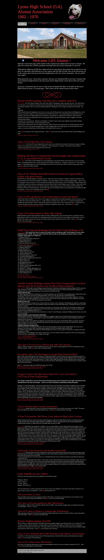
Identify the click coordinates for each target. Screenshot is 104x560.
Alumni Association (35, 11)
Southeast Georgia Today (36, 467)
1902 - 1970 (28, 16)
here (48, 189)
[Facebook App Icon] (23, 60)
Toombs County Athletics (30, 336)
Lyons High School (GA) (40, 6)
